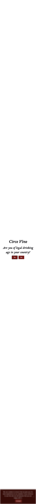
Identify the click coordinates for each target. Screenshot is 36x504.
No (21, 257)
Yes (15, 257)
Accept (18, 501)
